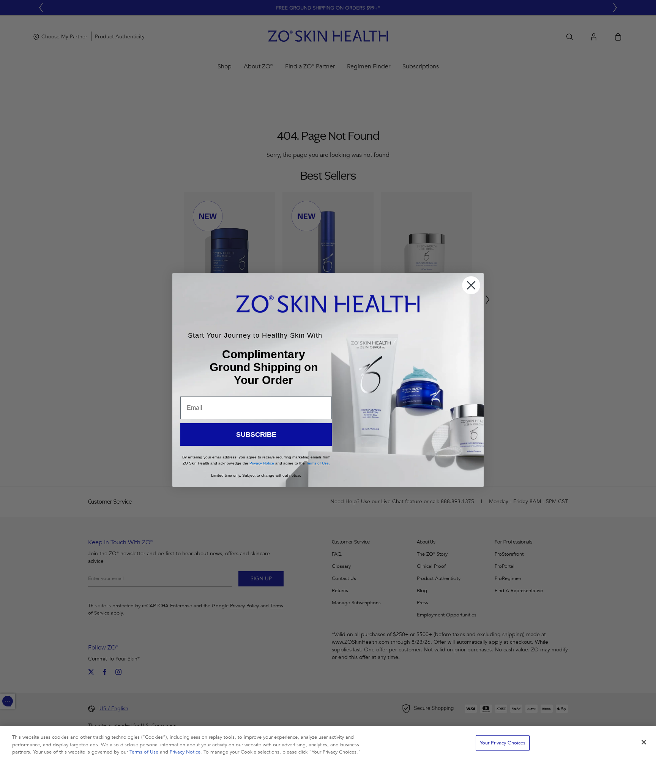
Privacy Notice (185, 752)
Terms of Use (143, 752)
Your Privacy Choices (503, 742)
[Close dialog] (471, 285)
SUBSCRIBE (256, 434)
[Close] (644, 742)
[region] (328, 743)
